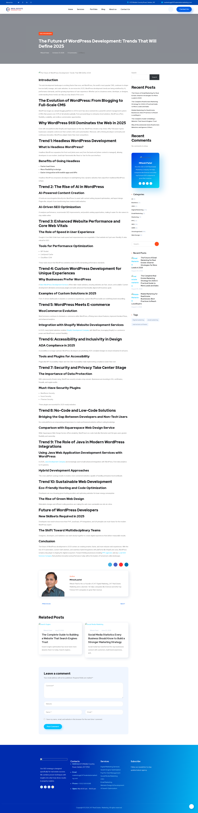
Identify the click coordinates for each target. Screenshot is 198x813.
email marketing (153, 320)
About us (113, 9)
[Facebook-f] (22, 2)
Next (123, 604)
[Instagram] (30, 2)
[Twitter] (18, 2)
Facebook (115, 565)
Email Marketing (137, 213)
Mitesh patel (44, 53)
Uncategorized (46, 33)
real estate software (140, 324)
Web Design (135, 235)
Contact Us (125, 9)
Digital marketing (138, 320)
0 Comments (72, 53)
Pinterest (121, 565)
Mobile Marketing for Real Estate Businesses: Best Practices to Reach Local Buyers (144, 112)
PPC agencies (107, 553)
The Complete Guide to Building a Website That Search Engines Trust (60, 638)
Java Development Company (55, 462)
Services (80, 9)
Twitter (110, 565)
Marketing (135, 217)
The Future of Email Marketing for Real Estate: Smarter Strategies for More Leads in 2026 (145, 95)
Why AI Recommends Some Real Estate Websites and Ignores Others (145, 126)
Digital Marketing (137, 210)
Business (134, 202)
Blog (103, 9)
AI (132, 199)
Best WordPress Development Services (54, 285)
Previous (46, 604)
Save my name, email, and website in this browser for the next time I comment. (74, 719)
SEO (133, 224)
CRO (133, 206)
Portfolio (93, 9)
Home (70, 9)
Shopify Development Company (78, 330)
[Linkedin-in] (26, 2)
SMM (133, 228)
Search (133, 73)
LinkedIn (126, 565)
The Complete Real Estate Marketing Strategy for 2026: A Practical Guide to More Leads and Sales (144, 104)
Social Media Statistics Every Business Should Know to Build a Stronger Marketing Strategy (106, 638)
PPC (133, 221)
